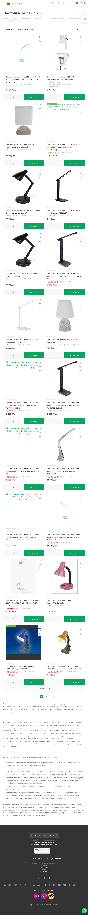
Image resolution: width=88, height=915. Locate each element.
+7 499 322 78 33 (38, 859)
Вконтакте (38, 878)
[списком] (80, 29)
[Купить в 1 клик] (39, 41)
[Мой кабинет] (69, 3)
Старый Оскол (45, 872)
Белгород (44, 870)
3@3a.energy (55, 859)
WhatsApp (49, 878)
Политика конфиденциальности (46, 905)
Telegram (44, 878)
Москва (44, 867)
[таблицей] (84, 29)
